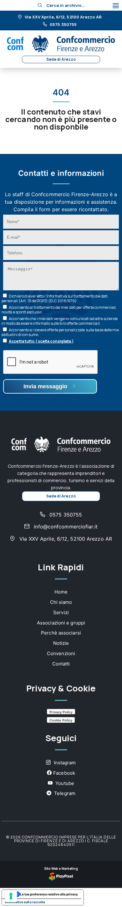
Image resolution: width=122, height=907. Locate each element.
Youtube (64, 783)
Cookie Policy (60, 720)
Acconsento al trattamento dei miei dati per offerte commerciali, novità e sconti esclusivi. (59, 310)
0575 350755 (63, 24)
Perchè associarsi (61, 633)
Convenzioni (61, 653)
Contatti (61, 664)
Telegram (64, 793)
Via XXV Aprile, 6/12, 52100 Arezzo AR (63, 17)
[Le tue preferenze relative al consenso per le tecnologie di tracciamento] (11, 896)
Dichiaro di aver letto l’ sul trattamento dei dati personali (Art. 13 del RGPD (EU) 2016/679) (55, 298)
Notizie (61, 643)
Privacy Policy (61, 712)
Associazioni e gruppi (61, 623)
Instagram (64, 763)
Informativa (57, 296)
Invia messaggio (46, 386)
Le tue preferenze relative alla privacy (49, 894)
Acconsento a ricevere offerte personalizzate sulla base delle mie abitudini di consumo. (60, 332)
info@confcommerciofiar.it (65, 526)
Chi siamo (61, 602)
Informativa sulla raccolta (25, 902)
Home (61, 592)
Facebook (64, 773)
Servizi (61, 612)
